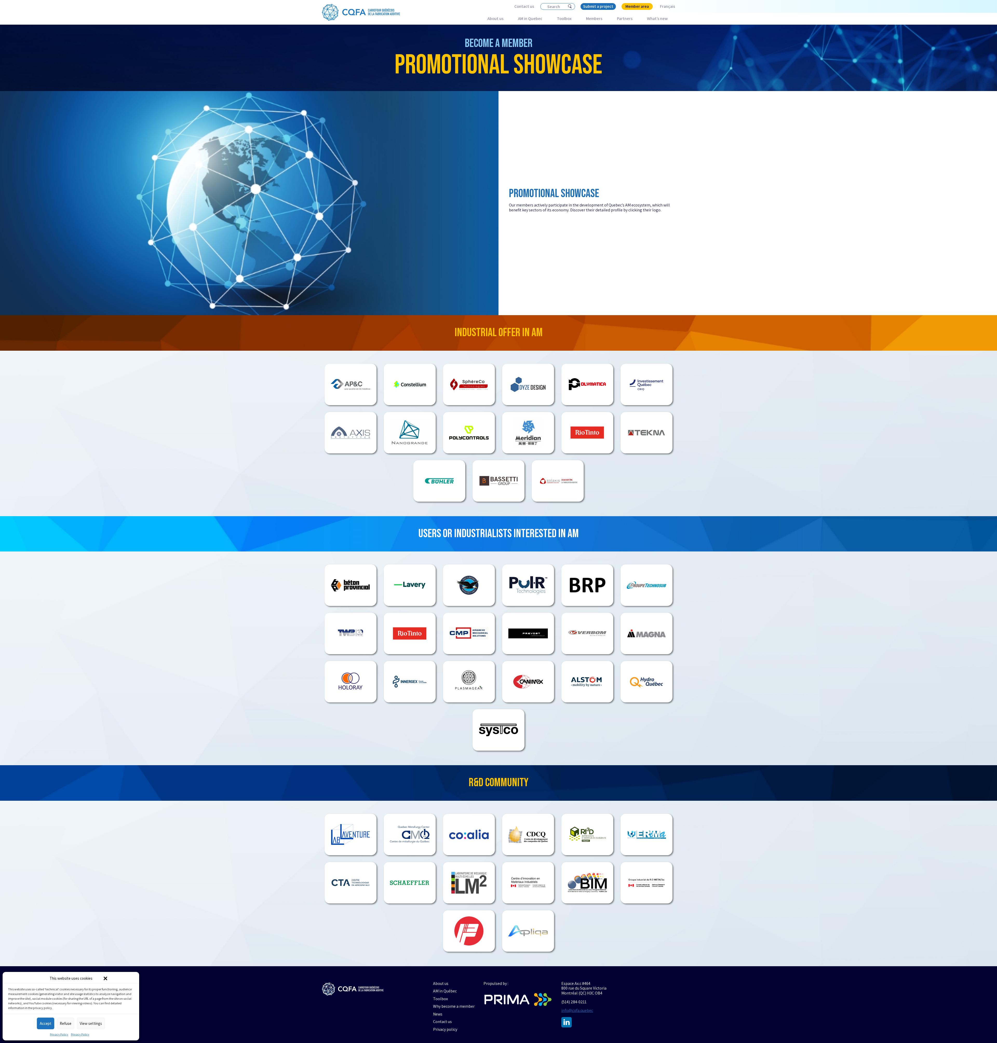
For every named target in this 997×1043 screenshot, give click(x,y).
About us (495, 18)
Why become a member (454, 1006)
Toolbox (564, 18)
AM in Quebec (530, 18)
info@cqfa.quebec (577, 1010)
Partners (624, 18)
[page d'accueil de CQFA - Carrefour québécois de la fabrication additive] (352, 989)
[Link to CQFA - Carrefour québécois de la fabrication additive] (361, 12)
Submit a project (598, 6)
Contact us (524, 6)
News (437, 1014)
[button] (105, 978)
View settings (91, 1023)
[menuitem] (664, 6)
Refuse (65, 1023)
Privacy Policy (59, 1034)
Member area (637, 6)
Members (594, 18)
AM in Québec (445, 991)
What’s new (657, 18)
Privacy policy (445, 1029)
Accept (45, 1023)
